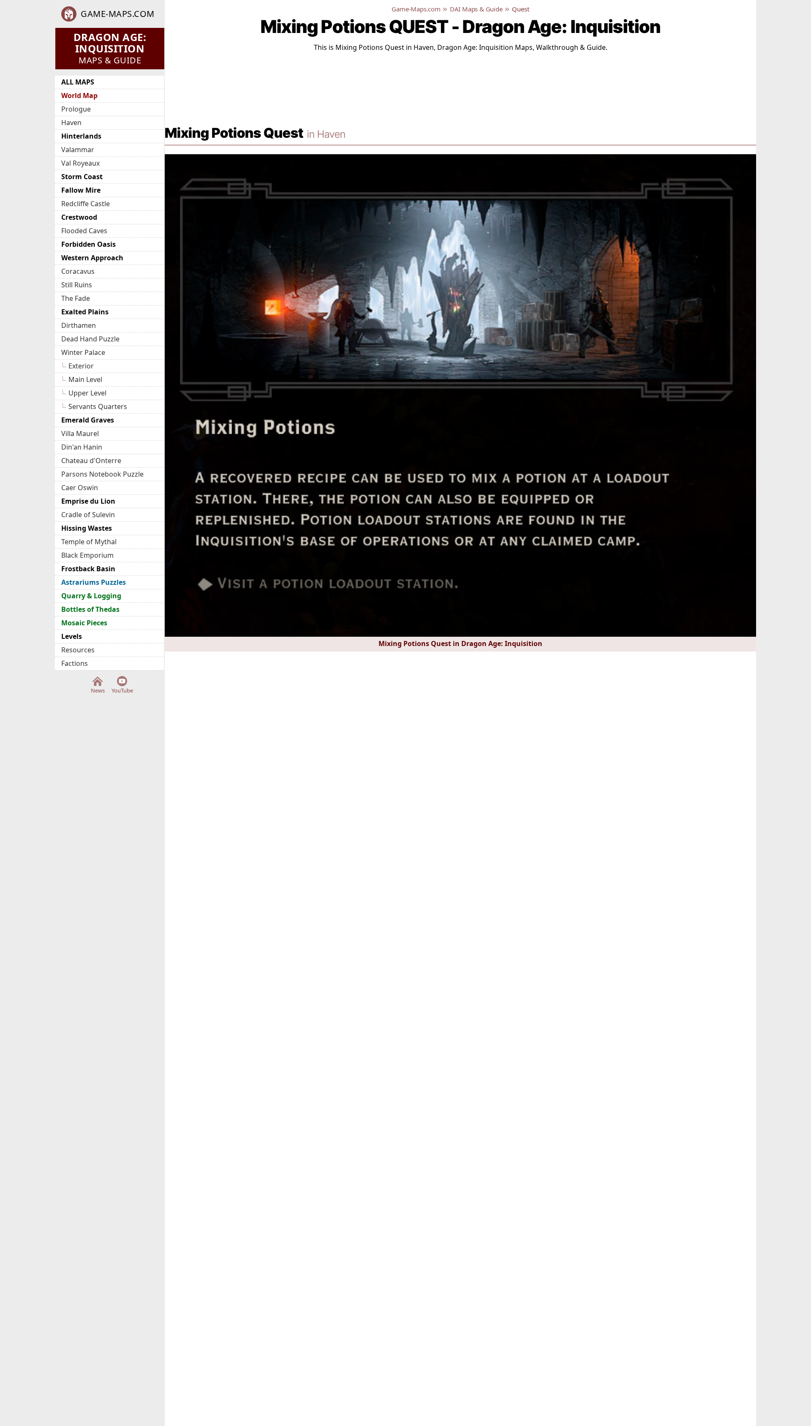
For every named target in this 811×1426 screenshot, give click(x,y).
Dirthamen (78, 325)
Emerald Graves (87, 420)
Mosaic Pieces (84, 622)
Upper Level (87, 393)
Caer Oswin (79, 487)
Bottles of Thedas (90, 609)
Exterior (81, 366)
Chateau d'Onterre (91, 460)
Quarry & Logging (91, 595)
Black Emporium (87, 555)
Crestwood (79, 217)
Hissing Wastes (86, 528)
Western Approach (92, 257)
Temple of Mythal (89, 541)
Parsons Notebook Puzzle (102, 474)
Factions (74, 663)
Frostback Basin (88, 568)
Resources (78, 649)
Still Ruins (76, 284)
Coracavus (78, 271)
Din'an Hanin (81, 447)
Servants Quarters (97, 406)
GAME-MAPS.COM (118, 14)
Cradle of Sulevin (88, 514)
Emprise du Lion (88, 501)
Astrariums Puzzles (93, 582)
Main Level (85, 379)
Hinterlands (81, 136)
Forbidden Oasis (88, 244)
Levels (71, 636)
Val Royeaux (80, 163)
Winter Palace (83, 352)
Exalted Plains (85, 311)
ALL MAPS (77, 82)
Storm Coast (82, 176)
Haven (71, 122)
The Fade (75, 298)
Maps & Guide (110, 48)
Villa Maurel (80, 433)
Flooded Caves (84, 230)
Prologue (76, 109)
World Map (79, 95)
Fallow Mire (81, 190)
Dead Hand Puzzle (90, 339)
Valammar (77, 149)
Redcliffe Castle (85, 203)
